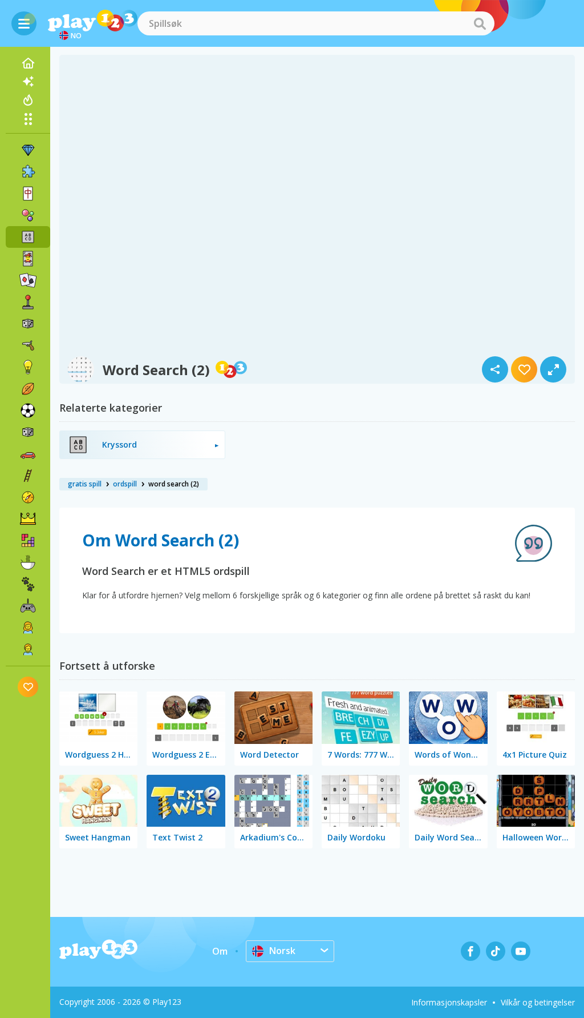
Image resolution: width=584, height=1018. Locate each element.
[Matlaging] (28, 562)
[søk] (480, 23)
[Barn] (28, 649)
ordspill (125, 484)
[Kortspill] (28, 258)
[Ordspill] (28, 237)
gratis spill (85, 484)
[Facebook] (470, 951)
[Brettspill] (28, 324)
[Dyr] (28, 584)
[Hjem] (28, 63)
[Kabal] (28, 280)
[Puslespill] (28, 172)
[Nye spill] (28, 82)
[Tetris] (28, 541)
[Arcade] (28, 302)
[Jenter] (28, 627)
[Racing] (28, 454)
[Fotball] (28, 410)
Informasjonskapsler (449, 1002)
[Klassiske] (28, 432)
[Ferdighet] (28, 475)
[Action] (28, 345)
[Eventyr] (28, 497)
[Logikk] (28, 367)
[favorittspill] (28, 686)
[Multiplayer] (28, 606)
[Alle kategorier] (28, 118)
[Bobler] (28, 215)
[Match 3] (28, 150)
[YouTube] (520, 951)
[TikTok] (495, 951)
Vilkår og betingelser (538, 1002)
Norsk (282, 950)
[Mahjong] (28, 193)
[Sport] (28, 389)
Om (220, 951)
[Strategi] (28, 519)
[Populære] (28, 100)
